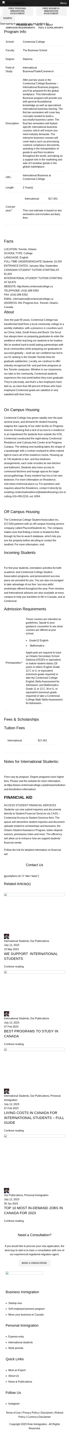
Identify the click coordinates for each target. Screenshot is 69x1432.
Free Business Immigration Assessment (51, 11)
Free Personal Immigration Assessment (17, 11)
